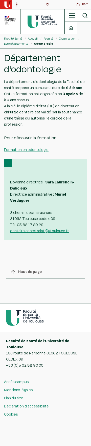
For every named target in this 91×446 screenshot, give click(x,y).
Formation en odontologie (26, 149)
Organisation (67, 38)
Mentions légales (18, 390)
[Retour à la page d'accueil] (42, 21)
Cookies (11, 414)
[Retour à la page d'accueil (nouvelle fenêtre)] (7, 4)
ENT (85, 4)
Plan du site (13, 398)
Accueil (33, 38)
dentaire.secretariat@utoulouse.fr (39, 231)
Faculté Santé (13, 38)
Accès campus (16, 382)
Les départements (16, 43)
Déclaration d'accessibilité (26, 406)
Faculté (48, 38)
